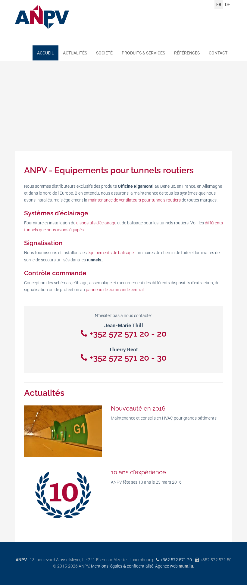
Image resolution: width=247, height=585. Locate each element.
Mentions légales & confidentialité (122, 566)
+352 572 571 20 (176, 559)
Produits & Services (143, 53)
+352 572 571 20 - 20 (128, 334)
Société (104, 53)
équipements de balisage (111, 252)
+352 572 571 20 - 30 (128, 358)
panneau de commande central (115, 289)
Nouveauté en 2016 (138, 408)
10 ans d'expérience (138, 472)
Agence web (166, 566)
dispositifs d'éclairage (96, 222)
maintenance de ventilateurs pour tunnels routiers (134, 200)
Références (187, 53)
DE (227, 4)
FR (218, 4)
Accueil (45, 53)
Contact (218, 53)
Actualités (75, 53)
